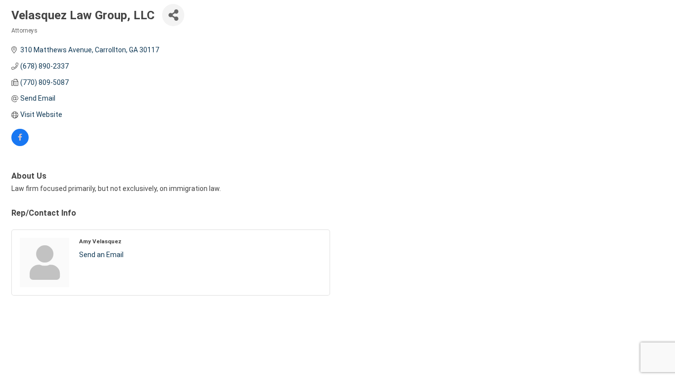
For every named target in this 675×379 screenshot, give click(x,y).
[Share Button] (173, 15)
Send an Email (101, 255)
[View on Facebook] (20, 144)
